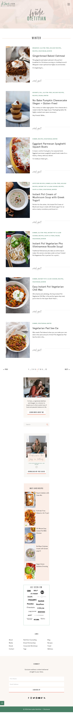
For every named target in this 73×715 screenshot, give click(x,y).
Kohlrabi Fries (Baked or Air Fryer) (42, 512)
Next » (65, 369)
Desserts (35, 92)
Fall (40, 92)
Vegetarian (42, 51)
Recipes (35, 51)
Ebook (11, 646)
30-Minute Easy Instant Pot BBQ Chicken (41, 531)
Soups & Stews (37, 189)
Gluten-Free (44, 48)
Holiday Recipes (55, 48)
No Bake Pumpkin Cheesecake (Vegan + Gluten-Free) (49, 102)
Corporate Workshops (30, 646)
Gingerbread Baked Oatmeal (48, 55)
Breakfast (36, 48)
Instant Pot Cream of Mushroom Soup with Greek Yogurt (48, 197)
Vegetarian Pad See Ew (45, 328)
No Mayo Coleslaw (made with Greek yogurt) (42, 548)
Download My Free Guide (36, 472)
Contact (11, 649)
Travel (49, 646)
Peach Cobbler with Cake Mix (42, 494)
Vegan (40, 95)
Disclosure (46, 709)
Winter (49, 51)
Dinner (34, 139)
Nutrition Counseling (29, 640)
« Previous (8, 369)
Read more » (37, 80)
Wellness (50, 649)
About (11, 640)
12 (46, 369)
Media (11, 643)
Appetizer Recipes (38, 183)
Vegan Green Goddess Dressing (42, 565)
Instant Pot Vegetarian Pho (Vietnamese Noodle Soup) (47, 245)
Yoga (24, 649)
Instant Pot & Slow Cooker (48, 186)
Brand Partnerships (29, 643)
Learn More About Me (36, 412)
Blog (48, 640)
